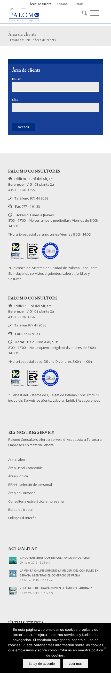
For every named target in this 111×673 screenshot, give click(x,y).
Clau (15, 100)
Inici (28, 40)
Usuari (16, 79)
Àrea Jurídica (18, 476)
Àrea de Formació (22, 492)
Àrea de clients (40, 4)
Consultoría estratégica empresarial (36, 501)
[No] (104, 648)
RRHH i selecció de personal (30, 484)
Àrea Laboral (18, 459)
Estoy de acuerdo (41, 664)
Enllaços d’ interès (22, 517)
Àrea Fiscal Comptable (25, 467)
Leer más (76, 664)
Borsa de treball (20, 509)
